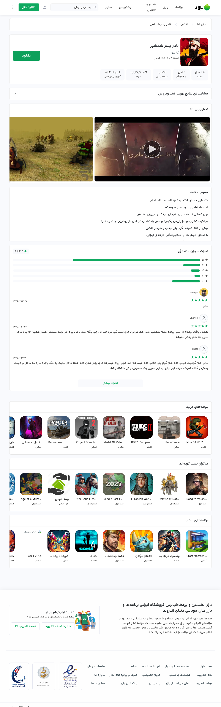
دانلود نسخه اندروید (58, 626)
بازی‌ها (201, 24)
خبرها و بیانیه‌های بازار (123, 675)
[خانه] (202, 7)
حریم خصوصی (151, 675)
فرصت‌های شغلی (180, 675)
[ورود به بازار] (45, 7)
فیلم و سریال (151, 7)
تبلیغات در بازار (96, 666)
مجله (134, 666)
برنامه (179, 7)
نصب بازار (206, 666)
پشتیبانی (125, 7)
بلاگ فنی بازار (129, 683)
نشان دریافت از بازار (178, 683)
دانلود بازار (28, 7)
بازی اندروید (204, 675)
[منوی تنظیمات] (13, 7)
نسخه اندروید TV (25, 626)
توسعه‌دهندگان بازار (178, 666)
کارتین (175, 52)
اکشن (184, 24)
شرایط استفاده (151, 666)
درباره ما (99, 675)
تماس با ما (98, 683)
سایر (108, 7)
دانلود (26, 55)
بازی (165, 7)
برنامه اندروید (203, 683)
